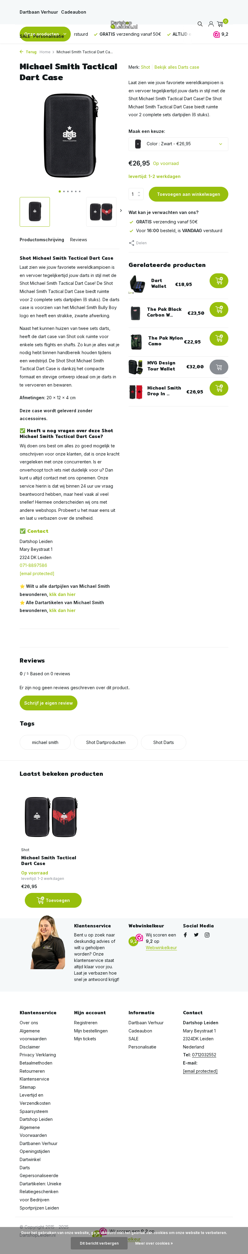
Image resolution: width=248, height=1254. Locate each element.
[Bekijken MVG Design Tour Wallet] (136, 367)
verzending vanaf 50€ (167, 221)
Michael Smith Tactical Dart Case (48, 861)
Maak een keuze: (147, 131)
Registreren (85, 1022)
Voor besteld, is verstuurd (179, 230)
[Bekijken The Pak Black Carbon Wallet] (135, 313)
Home (45, 52)
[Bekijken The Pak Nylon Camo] (136, 342)
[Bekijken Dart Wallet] (138, 284)
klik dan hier (62, 594)
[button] (59, 191)
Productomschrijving (42, 239)
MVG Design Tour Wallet (161, 365)
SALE (25, 36)
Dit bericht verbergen (99, 1243)
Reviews (78, 239)
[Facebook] (185, 935)
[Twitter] (196, 935)
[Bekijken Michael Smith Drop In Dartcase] (136, 392)
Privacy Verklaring (38, 1054)
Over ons (29, 1022)
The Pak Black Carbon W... (164, 312)
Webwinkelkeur (161, 947)
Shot (145, 67)
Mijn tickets (85, 1038)
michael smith (45, 742)
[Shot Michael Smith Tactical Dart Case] (51, 817)
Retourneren (32, 1071)
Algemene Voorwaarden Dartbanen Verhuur (38, 1135)
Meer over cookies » (154, 1243)
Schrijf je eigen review (48, 703)
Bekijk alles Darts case (177, 67)
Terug (31, 52)
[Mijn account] (211, 24)
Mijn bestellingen (91, 1030)
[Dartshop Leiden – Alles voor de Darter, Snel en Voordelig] (124, 24)
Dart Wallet (158, 283)
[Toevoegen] (219, 280)
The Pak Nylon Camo (165, 340)
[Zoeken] (200, 24)
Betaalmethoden (36, 1062)
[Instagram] (207, 935)
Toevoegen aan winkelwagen (188, 194)
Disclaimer (30, 1046)
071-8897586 (33, 565)
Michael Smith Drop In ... (164, 390)
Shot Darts (163, 742)
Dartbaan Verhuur (39, 12)
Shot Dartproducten (106, 742)
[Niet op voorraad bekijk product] (219, 367)
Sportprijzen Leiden (39, 1207)
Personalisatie (48, 36)
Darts (25, 1167)
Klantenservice (34, 1078)
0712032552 (204, 1054)
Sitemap (28, 1087)
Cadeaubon (73, 12)
